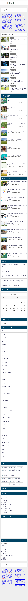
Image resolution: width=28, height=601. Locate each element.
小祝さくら (5, 475)
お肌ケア (4, 344)
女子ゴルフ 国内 (6, 417)
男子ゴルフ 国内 (6, 442)
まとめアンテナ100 (6, 510)
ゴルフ (3, 348)
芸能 (3, 452)
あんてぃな (4, 500)
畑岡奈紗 (11, 478)
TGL (3, 330)
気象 (3, 431)
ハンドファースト (6, 390)
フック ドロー (5, 396)
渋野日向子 (5, 481)
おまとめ (3, 502)
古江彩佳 (5, 467)
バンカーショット (6, 383)
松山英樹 (18, 478)
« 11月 (3, 316)
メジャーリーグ (5, 404)
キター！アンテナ (6, 504)
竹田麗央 (13, 481)
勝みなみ (12, 470)
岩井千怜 (19, 475)
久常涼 (4, 478)
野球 (3, 456)
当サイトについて (6, 424)
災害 (3, 438)
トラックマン (5, 376)
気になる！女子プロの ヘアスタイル (15, 147)
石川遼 (20, 484)
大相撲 (3, 414)
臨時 (3, 449)
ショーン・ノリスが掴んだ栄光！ (14, 155)
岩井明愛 (19, 470)
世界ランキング (5, 407)
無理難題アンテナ (6, 512)
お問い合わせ (5, 341)
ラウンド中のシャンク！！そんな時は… (11, 285)
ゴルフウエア (5, 351)
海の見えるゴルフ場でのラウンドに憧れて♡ (17, 131)
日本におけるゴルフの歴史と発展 (14, 139)
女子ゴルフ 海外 (6, 421)
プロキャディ (5, 400)
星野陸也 (20, 467)
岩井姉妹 (13, 475)
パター (3, 379)
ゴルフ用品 (4, 362)
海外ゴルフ (4, 435)
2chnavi (3, 498)
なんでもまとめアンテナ (7, 508)
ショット (4, 369)
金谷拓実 (14, 484)
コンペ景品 (4, 365)
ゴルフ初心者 (5, 358)
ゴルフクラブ (5, 355)
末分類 (3, 428)
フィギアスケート (6, 393)
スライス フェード (6, 372)
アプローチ (4, 334)
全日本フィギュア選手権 (7, 410)
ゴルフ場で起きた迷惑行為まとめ (14, 237)
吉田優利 (5, 470)
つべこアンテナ (5, 506)
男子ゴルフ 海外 (6, 445)
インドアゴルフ (5, 337)
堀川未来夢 (20, 481)
